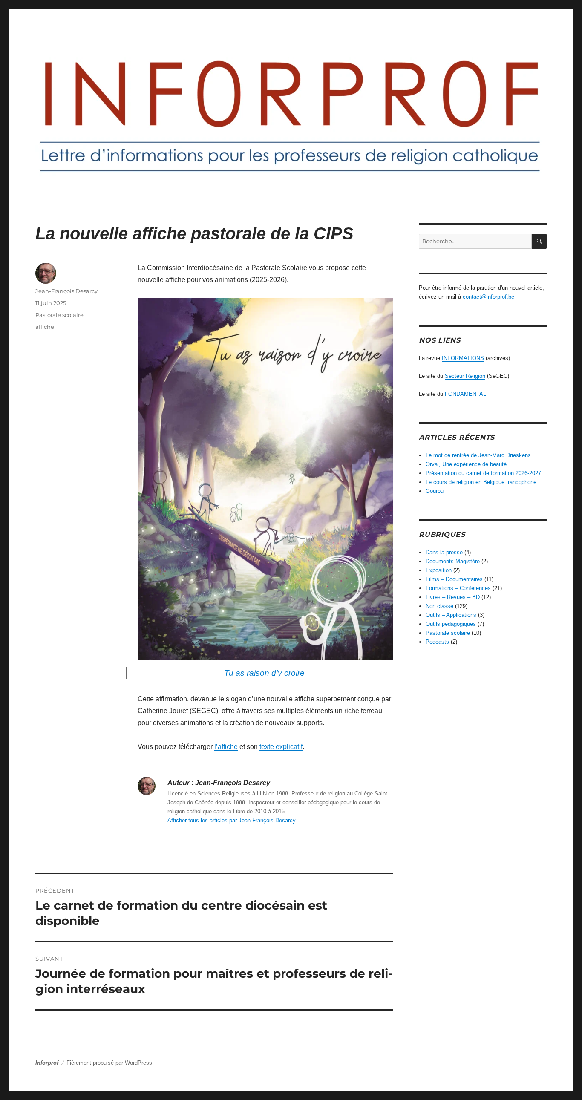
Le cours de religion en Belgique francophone (481, 482)
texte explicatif (281, 746)
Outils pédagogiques (451, 624)
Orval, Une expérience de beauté (466, 464)
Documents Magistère (453, 561)
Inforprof (46, 1063)
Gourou (435, 491)
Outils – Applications (451, 615)
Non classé (439, 606)
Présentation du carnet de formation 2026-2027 (483, 473)
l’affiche (226, 746)
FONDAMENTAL (465, 394)
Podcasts (437, 642)
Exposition (439, 570)
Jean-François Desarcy (66, 291)
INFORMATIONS (463, 358)
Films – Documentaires (454, 579)
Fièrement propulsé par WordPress (109, 1063)
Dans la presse (444, 552)
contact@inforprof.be (488, 297)
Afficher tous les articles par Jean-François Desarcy (231, 820)
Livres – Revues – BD (453, 597)
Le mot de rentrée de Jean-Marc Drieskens (478, 455)
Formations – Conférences (458, 588)
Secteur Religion (465, 376)
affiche (44, 326)
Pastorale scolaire (59, 314)
